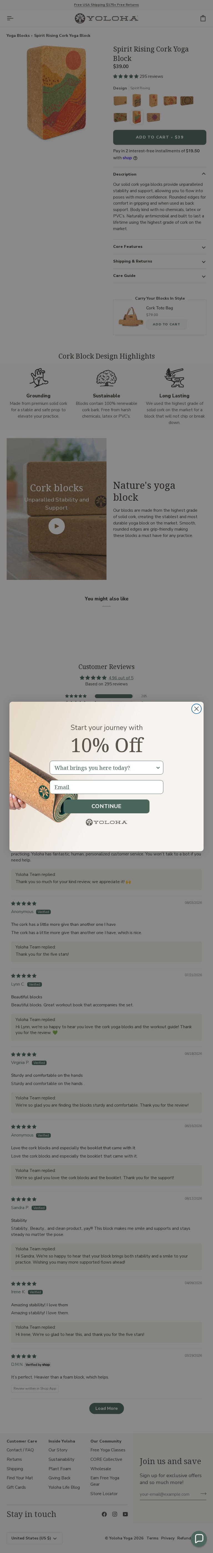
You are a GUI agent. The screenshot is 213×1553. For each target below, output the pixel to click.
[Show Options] (158, 767)
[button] (199, 1539)
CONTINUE (106, 806)
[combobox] (104, 767)
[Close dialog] (196, 709)
